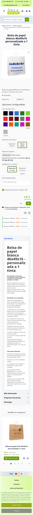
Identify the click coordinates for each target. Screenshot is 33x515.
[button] (10, 472)
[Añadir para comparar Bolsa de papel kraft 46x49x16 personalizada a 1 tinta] (27, 466)
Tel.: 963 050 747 (8, 1)
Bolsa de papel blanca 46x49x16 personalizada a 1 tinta (17, 28)
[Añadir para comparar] (29, 213)
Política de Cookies (25, 501)
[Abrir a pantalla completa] (28, 52)
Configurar (16, 511)
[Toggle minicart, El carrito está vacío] (29, 11)
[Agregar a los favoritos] (25, 213)
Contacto (27, 5)
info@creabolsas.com (11, 5)
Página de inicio (6, 25)
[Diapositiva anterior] (4, 472)
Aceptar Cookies (16, 505)
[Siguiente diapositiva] (28, 472)
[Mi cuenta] (26, 11)
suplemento (12, 335)
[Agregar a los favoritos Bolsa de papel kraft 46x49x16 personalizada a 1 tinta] (24, 466)
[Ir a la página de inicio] (13, 11)
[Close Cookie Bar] (31, 492)
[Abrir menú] (4, 11)
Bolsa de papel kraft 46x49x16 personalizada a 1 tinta (16, 456)
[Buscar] (27, 20)
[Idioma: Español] (23, 11)
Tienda (16, 488)
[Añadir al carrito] (28, 203)
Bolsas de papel (17, 25)
